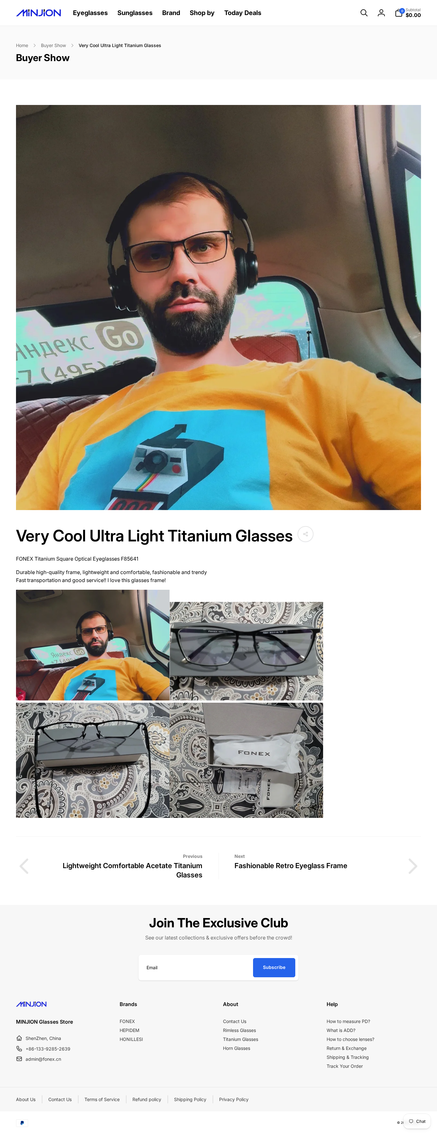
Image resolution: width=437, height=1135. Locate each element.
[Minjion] (31, 1005)
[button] (364, 13)
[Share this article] (306, 534)
